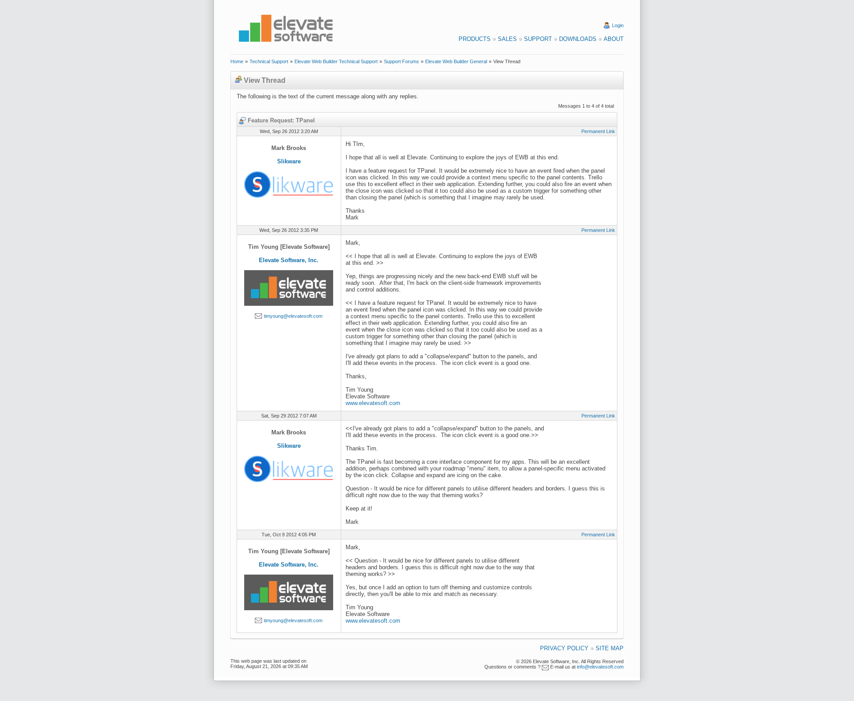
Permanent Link (598, 131)
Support (538, 39)
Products (475, 39)
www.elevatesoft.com (373, 403)
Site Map (610, 648)
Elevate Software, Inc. (288, 260)
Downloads (577, 39)
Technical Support (269, 61)
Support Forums (401, 61)
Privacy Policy (564, 648)
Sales (507, 39)
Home (236, 61)
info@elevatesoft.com (600, 666)
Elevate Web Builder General (456, 61)
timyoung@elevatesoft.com (293, 316)
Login (618, 25)
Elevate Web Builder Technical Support (336, 61)
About (614, 39)
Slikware (289, 161)
